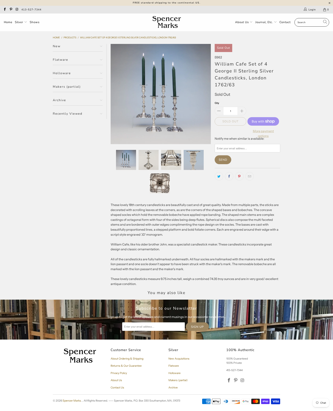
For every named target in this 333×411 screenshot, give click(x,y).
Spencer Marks (72, 400)
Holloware (174, 373)
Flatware (173, 365)
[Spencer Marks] (167, 22)
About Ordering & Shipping (127, 358)
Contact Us (117, 387)
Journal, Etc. (264, 22)
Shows (35, 22)
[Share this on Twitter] (219, 176)
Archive (173, 387)
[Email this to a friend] (249, 176)
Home (8, 22)
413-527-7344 (31, 9)
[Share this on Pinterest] (239, 176)
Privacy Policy (119, 373)
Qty (217, 102)
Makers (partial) (178, 380)
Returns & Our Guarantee (126, 365)
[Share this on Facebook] (229, 176)
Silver (19, 22)
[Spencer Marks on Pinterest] (10, 9)
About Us (242, 22)
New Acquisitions (178, 358)
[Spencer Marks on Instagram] (16, 9)
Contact (285, 22)
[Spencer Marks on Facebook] (4, 9)
